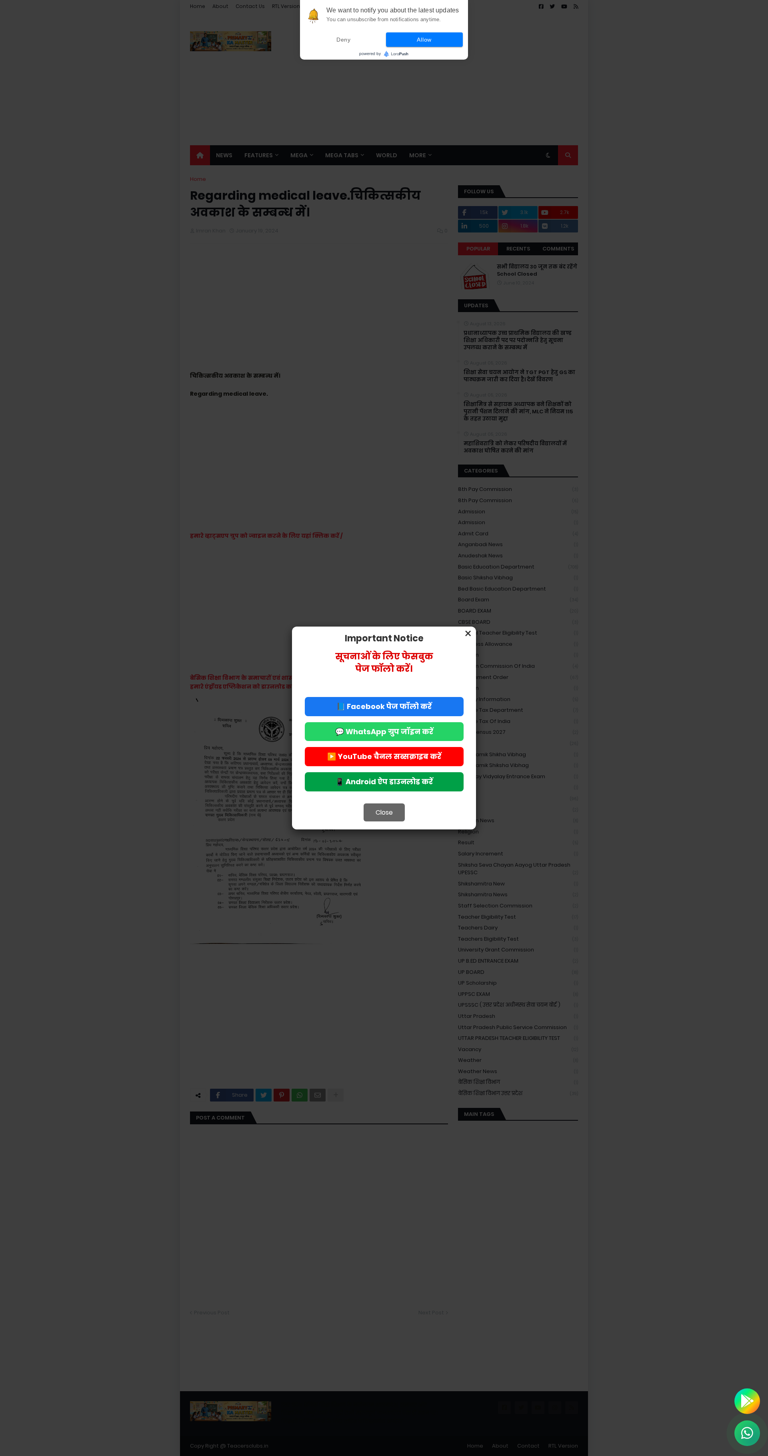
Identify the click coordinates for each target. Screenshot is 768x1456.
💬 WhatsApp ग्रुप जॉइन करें (384, 732)
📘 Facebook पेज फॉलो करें (384, 706)
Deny (343, 39)
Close (384, 812)
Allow (424, 39)
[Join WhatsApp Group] (747, 1433)
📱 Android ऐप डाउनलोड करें (384, 782)
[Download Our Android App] (747, 1401)
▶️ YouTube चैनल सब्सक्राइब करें (384, 756)
